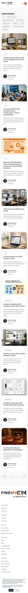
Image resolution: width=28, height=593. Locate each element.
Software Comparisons (8, 20)
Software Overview (11, 16)
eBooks (3, 551)
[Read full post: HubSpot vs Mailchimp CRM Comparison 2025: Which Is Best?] (14, 296)
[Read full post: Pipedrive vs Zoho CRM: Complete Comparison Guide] (14, 345)
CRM (22, 23)
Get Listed (3, 508)
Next (24, 477)
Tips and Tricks (20, 20)
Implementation (6, 26)
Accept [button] (11, 590)
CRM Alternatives (5, 548)
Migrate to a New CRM (6, 533)
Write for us (4, 511)
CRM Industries (6, 23)
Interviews (15, 23)
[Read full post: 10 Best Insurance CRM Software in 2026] (14, 205)
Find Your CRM (5, 528)
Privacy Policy (14, 583)
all (3, 16)
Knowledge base (5, 546)
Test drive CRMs (5, 530)
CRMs (2, 540)
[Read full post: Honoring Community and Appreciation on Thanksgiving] (14, 444)
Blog (2, 543)
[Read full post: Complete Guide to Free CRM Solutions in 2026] (14, 248)
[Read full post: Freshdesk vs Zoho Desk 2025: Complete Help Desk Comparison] (14, 395)
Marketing (5, 29)
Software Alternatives (18, 26)
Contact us (4, 521)
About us (3, 518)
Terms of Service (5, 564)
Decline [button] (16, 590)
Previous (4, 477)
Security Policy (5, 566)
